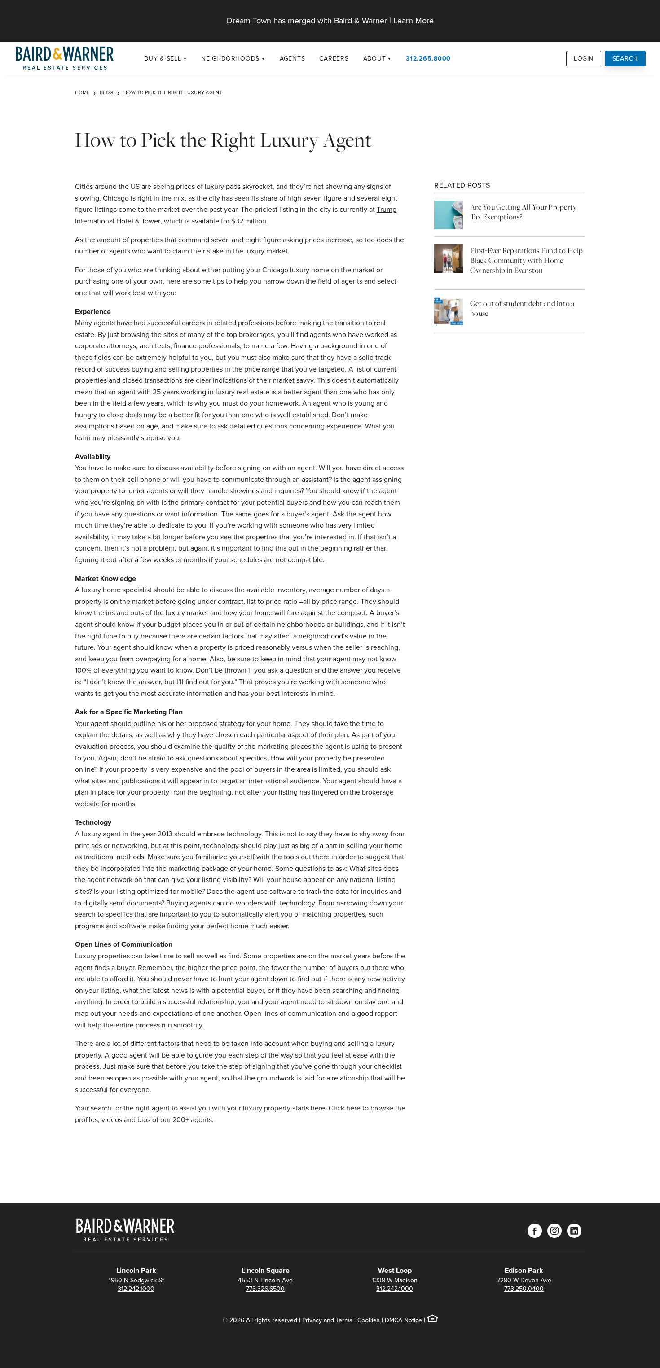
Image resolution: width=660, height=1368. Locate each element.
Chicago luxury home (295, 270)
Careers (333, 58)
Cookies (368, 1320)
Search (625, 58)
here (318, 1108)
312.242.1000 (136, 1288)
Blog (106, 92)
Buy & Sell (162, 58)
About (374, 58)
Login (584, 58)
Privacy (312, 1320)
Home (82, 92)
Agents (292, 58)
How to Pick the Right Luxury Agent (172, 92)
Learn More (413, 20)
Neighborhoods (230, 58)
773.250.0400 (524, 1288)
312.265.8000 (428, 58)
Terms (344, 1320)
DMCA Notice (403, 1320)
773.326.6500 (265, 1288)
